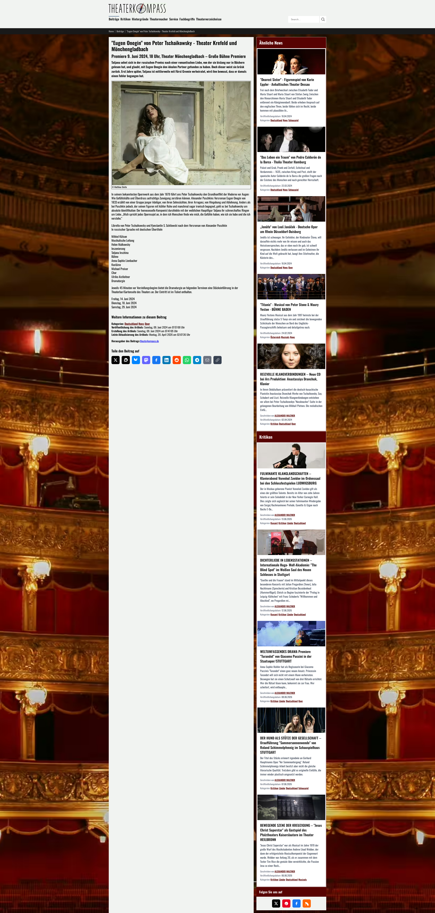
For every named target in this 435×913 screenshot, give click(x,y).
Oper (147, 324)
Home (111, 31)
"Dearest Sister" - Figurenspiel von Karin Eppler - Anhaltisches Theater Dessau (287, 82)
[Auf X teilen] (115, 360)
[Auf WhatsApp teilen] (187, 360)
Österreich (275, 337)
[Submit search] (322, 19)
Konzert (274, 523)
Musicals (285, 337)
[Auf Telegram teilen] (197, 360)
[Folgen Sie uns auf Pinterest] (286, 903)
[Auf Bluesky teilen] (136, 360)
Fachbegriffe (187, 19)
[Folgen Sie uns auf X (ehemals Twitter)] (276, 903)
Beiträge (114, 19)
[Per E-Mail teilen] (207, 360)
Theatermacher (159, 19)
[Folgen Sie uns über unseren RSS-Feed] (307, 903)
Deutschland (131, 324)
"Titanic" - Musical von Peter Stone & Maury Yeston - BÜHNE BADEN (289, 307)
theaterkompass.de (149, 341)
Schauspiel (293, 120)
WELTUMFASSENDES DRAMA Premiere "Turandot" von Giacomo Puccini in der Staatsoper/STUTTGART (285, 656)
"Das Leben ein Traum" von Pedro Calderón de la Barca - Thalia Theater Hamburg (290, 159)
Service (173, 19)
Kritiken (125, 19)
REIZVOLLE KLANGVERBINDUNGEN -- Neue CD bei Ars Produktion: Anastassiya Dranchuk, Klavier (290, 379)
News (141, 324)
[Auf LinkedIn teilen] (166, 360)
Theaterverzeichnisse (208, 19)
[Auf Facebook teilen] (156, 360)
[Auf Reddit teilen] (177, 360)
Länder (290, 523)
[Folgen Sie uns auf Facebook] (296, 903)
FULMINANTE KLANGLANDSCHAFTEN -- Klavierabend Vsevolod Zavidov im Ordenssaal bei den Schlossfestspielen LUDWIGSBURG (290, 478)
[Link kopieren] (217, 360)
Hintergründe (140, 19)
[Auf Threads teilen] (126, 360)
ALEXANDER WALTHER (285, 415)
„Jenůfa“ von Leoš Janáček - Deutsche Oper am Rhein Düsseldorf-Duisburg (289, 229)
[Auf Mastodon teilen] (146, 360)
